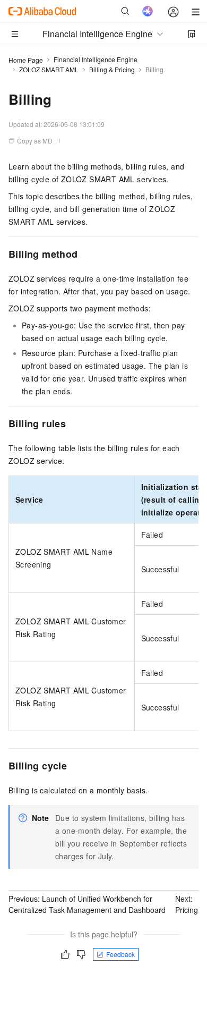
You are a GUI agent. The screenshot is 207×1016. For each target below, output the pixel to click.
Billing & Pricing (112, 69)
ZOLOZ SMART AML (49, 69)
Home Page (25, 59)
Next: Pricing (186, 904)
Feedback (120, 954)
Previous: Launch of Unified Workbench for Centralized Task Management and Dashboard (87, 904)
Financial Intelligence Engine (95, 59)
